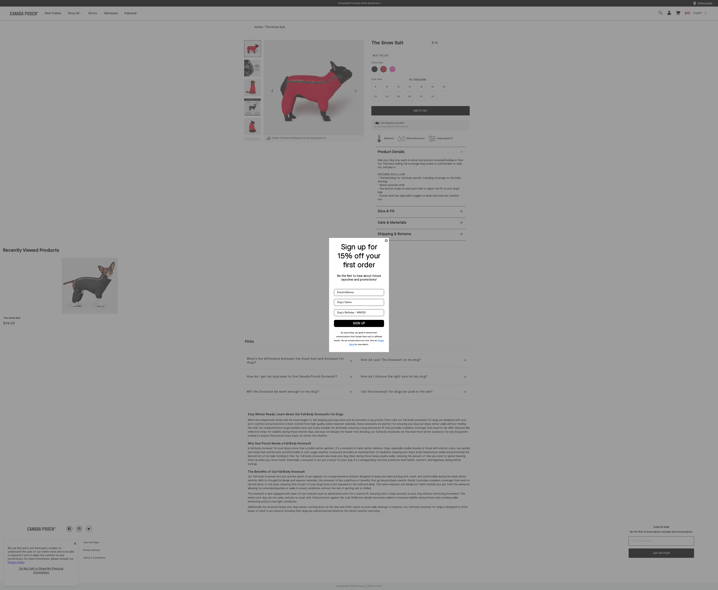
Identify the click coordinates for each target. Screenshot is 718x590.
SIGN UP (359, 323)
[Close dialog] (386, 240)
